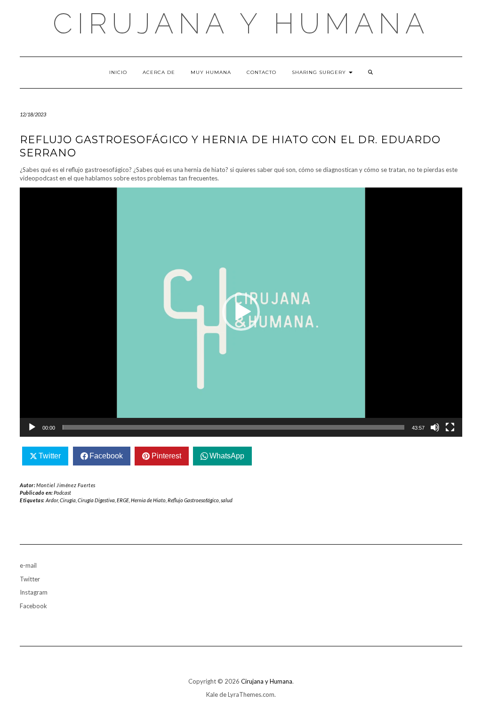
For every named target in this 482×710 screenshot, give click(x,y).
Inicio (118, 72)
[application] (241, 312)
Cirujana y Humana (241, 23)
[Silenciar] (435, 427)
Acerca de (159, 72)
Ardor (52, 500)
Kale (212, 694)
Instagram (34, 592)
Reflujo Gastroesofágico (193, 500)
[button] (241, 312)
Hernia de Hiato (148, 500)
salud (227, 500)
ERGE (123, 500)
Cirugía (68, 500)
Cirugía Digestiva (96, 500)
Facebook (33, 606)
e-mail (28, 565)
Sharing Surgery (320, 72)
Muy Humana (211, 72)
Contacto (261, 72)
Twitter (30, 579)
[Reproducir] (32, 427)
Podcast (62, 493)
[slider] (233, 427)
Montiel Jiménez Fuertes (66, 485)
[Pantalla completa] (450, 427)
